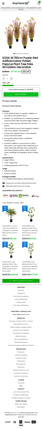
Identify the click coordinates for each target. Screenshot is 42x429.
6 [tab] (22, 53)
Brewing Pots (21, 364)
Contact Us (21, 293)
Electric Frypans (21, 336)
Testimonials (21, 302)
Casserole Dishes (21, 355)
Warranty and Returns (21, 305)
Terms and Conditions (21, 296)
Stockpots (21, 352)
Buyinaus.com (14, 413)
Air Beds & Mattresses (21, 395)
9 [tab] (27, 53)
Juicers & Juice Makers (21, 330)
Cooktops (21, 383)
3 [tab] (17, 53)
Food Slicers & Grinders (21, 333)
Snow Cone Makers (21, 339)
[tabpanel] (21, 32)
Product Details (9, 101)
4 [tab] (19, 53)
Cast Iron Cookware (21, 376)
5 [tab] (21, 53)
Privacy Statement (21, 299)
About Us (21, 290)
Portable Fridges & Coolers (21, 398)
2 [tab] (15, 53)
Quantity (5, 75)
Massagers (21, 407)
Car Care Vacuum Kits (21, 392)
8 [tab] (26, 53)
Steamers (21, 367)
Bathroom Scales (21, 404)
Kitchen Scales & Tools (21, 370)
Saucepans (21, 361)
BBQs (21, 386)
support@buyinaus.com (21, 314)
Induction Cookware (21, 373)
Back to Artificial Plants (22, 281)
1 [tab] (14, 53)
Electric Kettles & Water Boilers (21, 327)
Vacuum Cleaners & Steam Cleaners (21, 345)
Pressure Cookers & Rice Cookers (21, 321)
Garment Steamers (21, 342)
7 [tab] (24, 53)
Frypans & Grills (21, 358)
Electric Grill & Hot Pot (21, 324)
